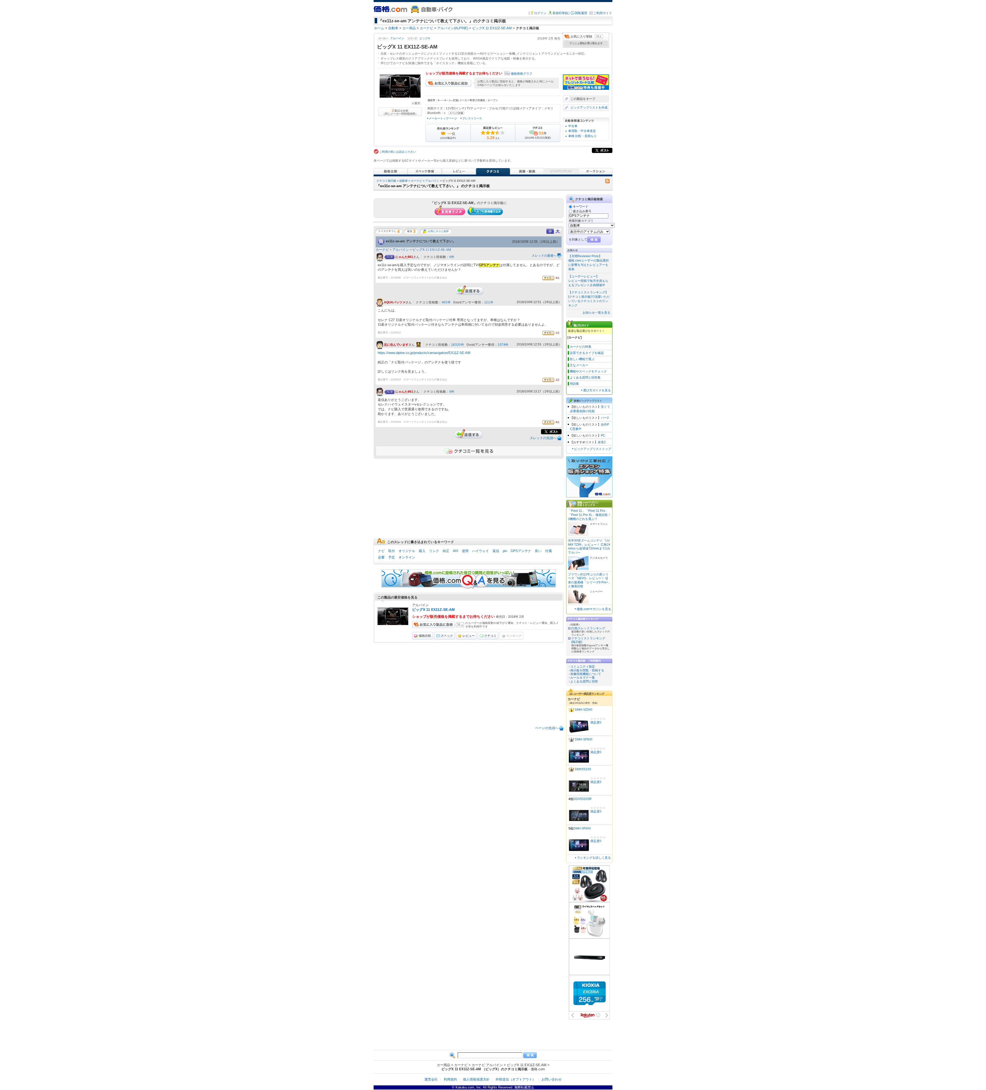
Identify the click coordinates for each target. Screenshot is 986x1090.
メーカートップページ (443, 118)
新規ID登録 (560, 13)
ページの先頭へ (546, 728)
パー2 (605, 418)
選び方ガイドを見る (597, 390)
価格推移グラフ (521, 73)
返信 (495, 551)
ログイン (540, 13)
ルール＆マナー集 (582, 677)
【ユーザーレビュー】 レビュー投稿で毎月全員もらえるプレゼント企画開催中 (588, 281)
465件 (446, 302)
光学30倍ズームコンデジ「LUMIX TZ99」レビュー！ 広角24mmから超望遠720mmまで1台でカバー (589, 546)
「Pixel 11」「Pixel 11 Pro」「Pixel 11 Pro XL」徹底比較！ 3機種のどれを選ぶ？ (589, 514)
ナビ (381, 551)
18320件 (457, 344)
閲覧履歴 (581, 13)
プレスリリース (472, 118)
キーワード (580, 206)
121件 (488, 302)
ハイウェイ (480, 551)
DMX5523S (583, 769)
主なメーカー (579, 365)
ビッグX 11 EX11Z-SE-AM (431, 250)
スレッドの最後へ (544, 255)
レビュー (468, 636)
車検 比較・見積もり (582, 136)
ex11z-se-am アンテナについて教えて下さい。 (421, 241)
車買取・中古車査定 (582, 131)
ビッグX (425, 38)
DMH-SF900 (583, 739)
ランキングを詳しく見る (594, 858)
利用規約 (450, 1079)
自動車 (403, 180)
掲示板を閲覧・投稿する (587, 670)
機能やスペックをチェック (588, 371)
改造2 (602, 442)
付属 (548, 551)
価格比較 (425, 636)
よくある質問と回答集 (585, 377)
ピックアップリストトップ (592, 449)
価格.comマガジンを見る (594, 609)
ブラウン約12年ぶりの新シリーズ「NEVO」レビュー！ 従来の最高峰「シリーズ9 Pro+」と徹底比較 (589, 580)
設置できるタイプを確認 (587, 353)
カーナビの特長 (580, 347)
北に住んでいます (396, 344)
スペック (447, 636)
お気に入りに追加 (438, 231)
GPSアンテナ (521, 551)
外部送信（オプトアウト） (516, 1079)
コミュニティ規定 (582, 666)
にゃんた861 (404, 257)
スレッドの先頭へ (543, 438)
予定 (391, 557)
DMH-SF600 (582, 828)
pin (505, 551)
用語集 (574, 383)
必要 (381, 557)
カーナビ (416, 180)
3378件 (503, 344)
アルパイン (397, 38)
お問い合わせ (552, 1079)
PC (603, 435)
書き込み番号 (582, 211)
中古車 (572, 126)
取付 (391, 551)
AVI (455, 551)
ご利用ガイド (602, 13)
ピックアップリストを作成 (589, 107)
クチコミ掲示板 (386, 180)
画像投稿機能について (585, 674)
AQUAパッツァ (394, 302)
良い (538, 551)
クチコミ (490, 636)
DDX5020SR (582, 799)
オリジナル (407, 551)
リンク (434, 551)
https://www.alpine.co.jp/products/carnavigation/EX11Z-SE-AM (424, 353)
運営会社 (431, 1079)
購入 (422, 551)
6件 (451, 257)
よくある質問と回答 (584, 681)
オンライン (407, 557)
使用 (465, 551)
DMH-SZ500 (583, 709)
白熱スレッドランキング (588, 628)
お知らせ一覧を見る (596, 312)
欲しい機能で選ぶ (582, 359)
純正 (446, 551)
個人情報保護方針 (476, 1079)
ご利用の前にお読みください (397, 151)
